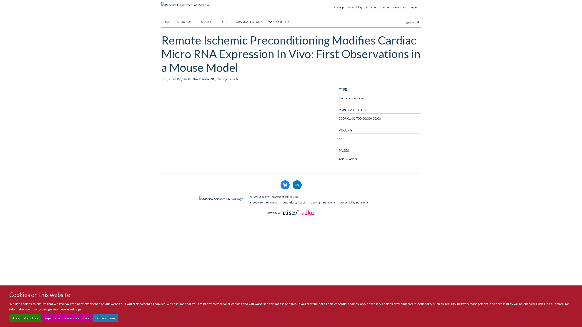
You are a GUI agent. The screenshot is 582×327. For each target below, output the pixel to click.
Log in (413, 7)
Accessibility (354, 7)
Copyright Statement (323, 202)
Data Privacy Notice (294, 202)
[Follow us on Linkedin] (297, 185)
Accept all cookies (25, 318)
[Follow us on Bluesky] (285, 185)
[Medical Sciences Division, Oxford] (202, 198)
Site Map (339, 7)
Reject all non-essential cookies (66, 318)
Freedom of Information (264, 202)
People (224, 22)
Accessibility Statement (354, 202)
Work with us (279, 22)
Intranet (371, 7)
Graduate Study (249, 22)
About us (184, 22)
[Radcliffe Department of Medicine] (185, 3)
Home (165, 22)
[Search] (418, 22)
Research (205, 22)
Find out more (105, 318)
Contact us (399, 7)
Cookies (384, 7)
